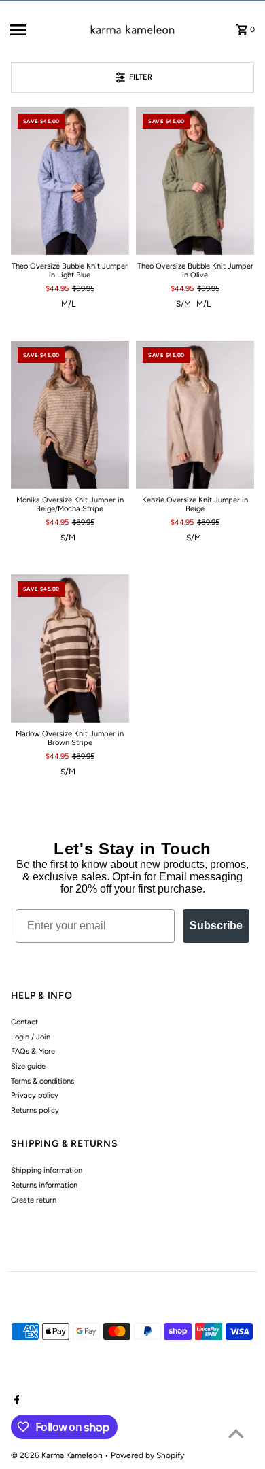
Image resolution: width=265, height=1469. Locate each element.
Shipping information (46, 1170)
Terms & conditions (42, 1081)
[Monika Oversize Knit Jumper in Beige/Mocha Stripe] (70, 415)
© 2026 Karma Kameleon (58, 1455)
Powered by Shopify (147, 1455)
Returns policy (35, 1110)
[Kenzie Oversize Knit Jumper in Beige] (195, 415)
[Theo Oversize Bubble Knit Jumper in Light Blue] (70, 181)
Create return (33, 1200)
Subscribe (216, 925)
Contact (24, 1022)
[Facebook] (15, 1401)
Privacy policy (34, 1095)
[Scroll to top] (236, 1433)
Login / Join (30, 1037)
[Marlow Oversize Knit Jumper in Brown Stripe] (70, 648)
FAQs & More (33, 1051)
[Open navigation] (34, 30)
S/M (183, 304)
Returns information (44, 1185)
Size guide (28, 1066)
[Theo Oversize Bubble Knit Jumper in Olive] (195, 181)
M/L (68, 304)
